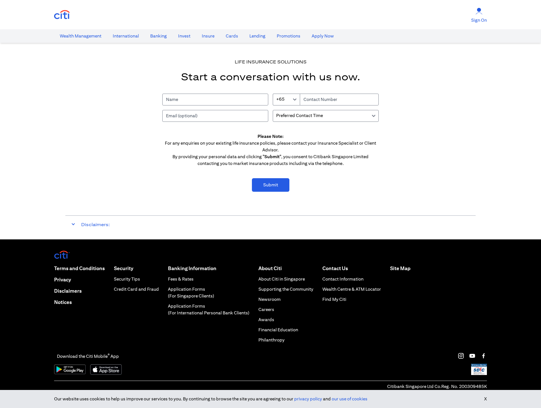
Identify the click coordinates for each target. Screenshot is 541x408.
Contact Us (335, 268)
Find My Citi (334, 299)
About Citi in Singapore (281, 279)
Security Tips (127, 279)
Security (123, 268)
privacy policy (308, 399)
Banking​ (158, 36)
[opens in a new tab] (62, 15)
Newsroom (269, 299)
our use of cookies (349, 399)
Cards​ (232, 36)
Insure (208, 36)
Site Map (400, 268)
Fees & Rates (181, 279)
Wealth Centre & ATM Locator (351, 289)
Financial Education (278, 329)
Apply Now (323, 36)
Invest (184, 36)
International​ (126, 36)
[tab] (80, 36)
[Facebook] (483, 355)
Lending (257, 36)
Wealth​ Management (80, 36)
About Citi (270, 268)
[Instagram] (461, 355)
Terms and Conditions (79, 268)
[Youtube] (472, 355)
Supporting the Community (285, 289)
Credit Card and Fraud (136, 289)
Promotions (288, 36)
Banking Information (192, 268)
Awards (266, 319)
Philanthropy (271, 340)
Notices (63, 302)
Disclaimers (68, 291)
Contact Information (342, 279)
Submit (270, 185)
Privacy (62, 280)
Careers (266, 309)
